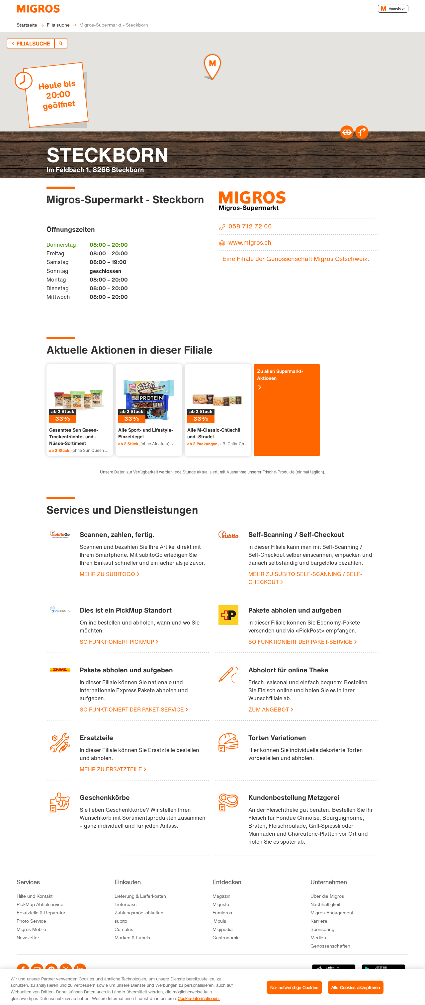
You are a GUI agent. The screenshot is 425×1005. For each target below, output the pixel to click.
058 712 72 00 (250, 226)
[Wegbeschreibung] (362, 137)
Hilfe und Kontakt (34, 896)
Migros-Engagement (331, 912)
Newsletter (28, 937)
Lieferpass (125, 904)
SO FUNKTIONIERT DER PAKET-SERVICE (300, 642)
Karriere (318, 921)
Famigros (222, 912)
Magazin (221, 896)
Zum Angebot (268, 709)
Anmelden (397, 8)
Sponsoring (322, 929)
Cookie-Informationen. (199, 998)
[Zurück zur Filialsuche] (60, 43)
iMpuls (219, 921)
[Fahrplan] (347, 137)
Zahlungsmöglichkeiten (139, 912)
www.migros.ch (249, 242)
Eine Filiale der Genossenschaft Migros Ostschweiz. (295, 258)
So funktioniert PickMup (117, 642)
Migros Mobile (31, 929)
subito (121, 921)
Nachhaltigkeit (325, 904)
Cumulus (124, 929)
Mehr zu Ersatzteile (111, 769)
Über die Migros (327, 896)
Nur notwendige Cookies (294, 987)
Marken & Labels (132, 937)
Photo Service (31, 921)
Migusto (220, 904)
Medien (318, 937)
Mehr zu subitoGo (107, 574)
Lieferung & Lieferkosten (140, 896)
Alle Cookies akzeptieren (355, 987)
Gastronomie (226, 937)
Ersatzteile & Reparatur (41, 912)
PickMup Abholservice (40, 904)
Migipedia (222, 929)
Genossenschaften (330, 946)
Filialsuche (33, 43)
